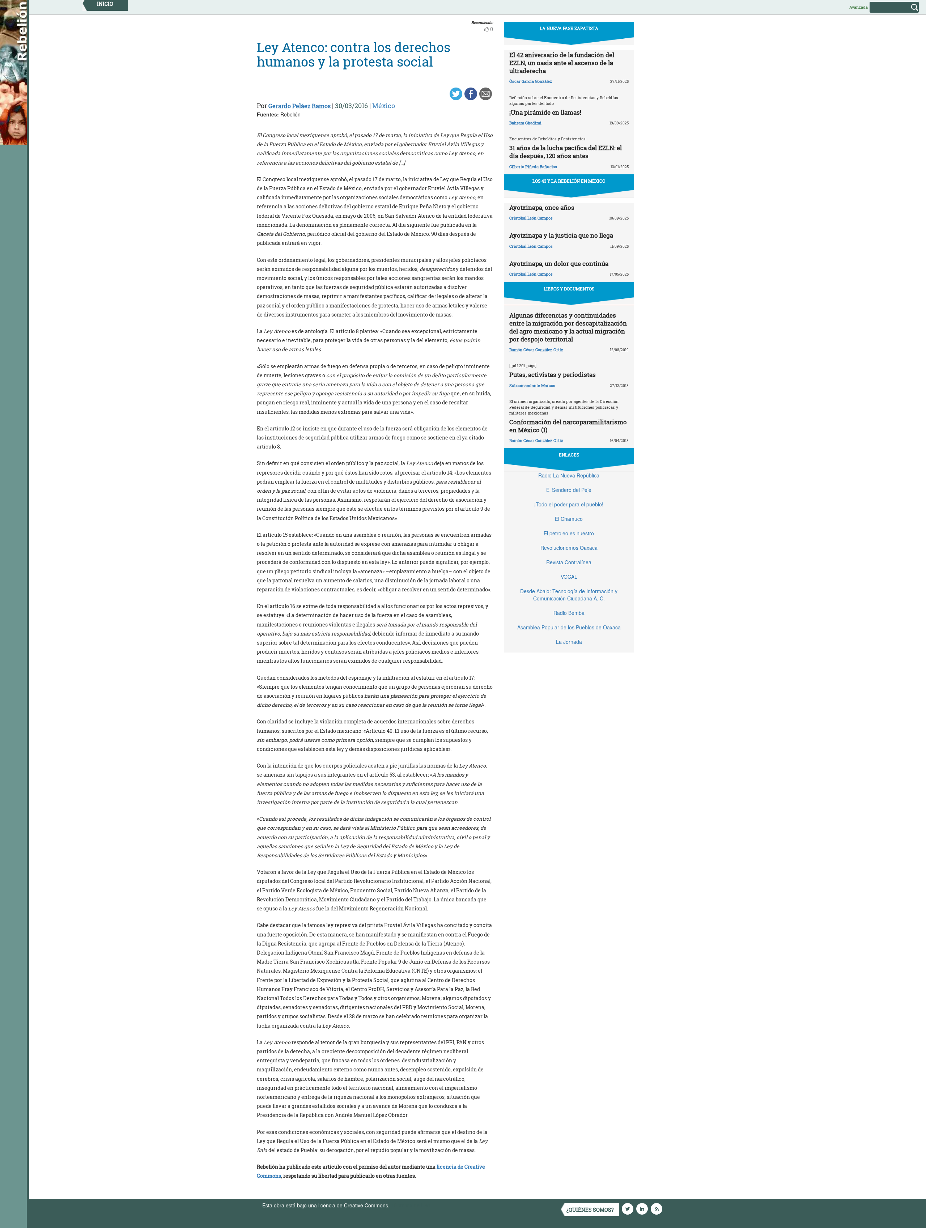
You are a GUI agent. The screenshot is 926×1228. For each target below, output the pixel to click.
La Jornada (569, 641)
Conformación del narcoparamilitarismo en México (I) (568, 426)
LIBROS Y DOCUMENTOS (569, 289)
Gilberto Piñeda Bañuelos (533, 166)
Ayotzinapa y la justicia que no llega (561, 235)
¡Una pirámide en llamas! (545, 112)
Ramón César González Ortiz (536, 349)
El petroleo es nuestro (569, 533)
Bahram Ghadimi (525, 123)
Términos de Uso (410, 1205)
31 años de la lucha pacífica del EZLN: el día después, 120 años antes (565, 152)
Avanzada (858, 7)
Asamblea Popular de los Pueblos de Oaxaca (569, 627)
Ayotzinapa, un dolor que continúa (558, 263)
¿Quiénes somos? (590, 1209)
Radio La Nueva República (568, 475)
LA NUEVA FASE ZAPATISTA (569, 28)
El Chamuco (569, 518)
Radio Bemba (569, 612)
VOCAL (569, 576)
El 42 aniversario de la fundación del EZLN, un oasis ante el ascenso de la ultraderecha (561, 63)
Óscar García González (530, 81)
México (383, 105)
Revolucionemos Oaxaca (569, 547)
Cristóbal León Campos (531, 218)
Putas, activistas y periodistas (552, 374)
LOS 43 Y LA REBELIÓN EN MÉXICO (568, 181)
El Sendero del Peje (568, 489)
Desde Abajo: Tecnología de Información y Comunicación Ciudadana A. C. (568, 594)
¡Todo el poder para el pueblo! (568, 504)
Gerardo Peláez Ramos (299, 106)
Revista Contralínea (568, 562)
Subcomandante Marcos (532, 385)
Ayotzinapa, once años (541, 207)
